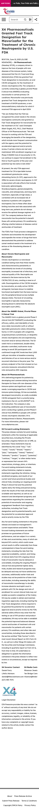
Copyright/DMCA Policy (12, 805)
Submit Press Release (10, 801)
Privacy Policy (30, 805)
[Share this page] (35, 19)
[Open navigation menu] (4, 19)
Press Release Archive (23, 796)
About (9, 796)
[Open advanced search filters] (30, 19)
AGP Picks (5, 3)
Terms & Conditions (29, 801)
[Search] (25, 19)
